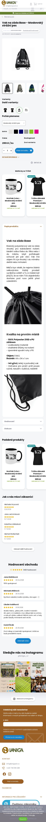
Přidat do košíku (22, 150)
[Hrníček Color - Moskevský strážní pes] (26, 110)
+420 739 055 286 (13, 768)
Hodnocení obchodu (23, 564)
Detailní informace (9, 157)
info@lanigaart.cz (12, 764)
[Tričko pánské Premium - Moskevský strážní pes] (5, 110)
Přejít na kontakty (12, 781)
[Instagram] (9, 774)
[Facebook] (4, 774)
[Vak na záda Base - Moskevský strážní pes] (19, 110)
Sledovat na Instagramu (25, 699)
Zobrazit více (23, 641)
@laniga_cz (23, 656)
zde (33, 815)
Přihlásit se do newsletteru (13, 737)
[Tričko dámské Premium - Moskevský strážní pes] (12, 110)
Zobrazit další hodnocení (23, 549)
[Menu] (32, 9)
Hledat (41, 8)
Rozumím (23, 819)
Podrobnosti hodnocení (30, 30)
